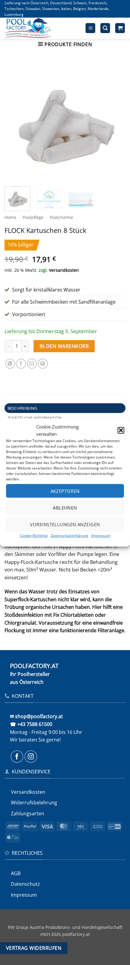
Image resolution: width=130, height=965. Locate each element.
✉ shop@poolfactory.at (36, 716)
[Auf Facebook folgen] (17, 756)
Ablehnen (65, 507)
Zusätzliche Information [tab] (35, 418)
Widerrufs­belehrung (34, 802)
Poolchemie (61, 217)
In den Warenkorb (64, 346)
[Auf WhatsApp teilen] (10, 364)
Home (10, 217)
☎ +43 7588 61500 (31, 724)
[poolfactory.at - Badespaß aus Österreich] (36, 28)
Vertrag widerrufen (33, 948)
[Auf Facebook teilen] (21, 364)
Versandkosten (64, 270)
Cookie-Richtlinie (34, 535)
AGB (16, 873)
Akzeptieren (65, 491)
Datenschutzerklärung (69, 535)
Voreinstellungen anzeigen (65, 524)
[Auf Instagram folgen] (30, 756)
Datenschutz (25, 884)
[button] (121, 430)
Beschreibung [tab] (22, 408)
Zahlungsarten (27, 813)
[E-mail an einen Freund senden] (32, 364)
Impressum (100, 535)
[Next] (115, 121)
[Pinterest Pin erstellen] (43, 364)
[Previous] (14, 121)
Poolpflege (33, 217)
